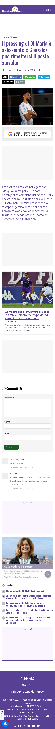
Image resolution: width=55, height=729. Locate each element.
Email (21, 82)
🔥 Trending (8, 585)
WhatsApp (30, 77)
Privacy (1, 716)
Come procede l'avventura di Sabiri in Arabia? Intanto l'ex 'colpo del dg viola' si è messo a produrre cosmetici (27, 316)
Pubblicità (27, 678)
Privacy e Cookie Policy (27, 691)
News (14, 37)
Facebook (16, 77)
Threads (9, 82)
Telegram (45, 77)
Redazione (8, 70)
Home (6, 37)
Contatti (27, 685)
